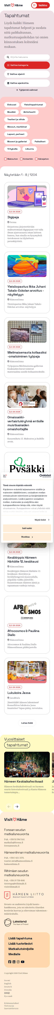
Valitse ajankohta (19, 83)
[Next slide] (17, 806)
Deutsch (8, 986)
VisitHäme (13, 5)
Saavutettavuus (11, 1008)
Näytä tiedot (40, 520)
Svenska (8, 990)
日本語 (7, 993)
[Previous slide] (9, 806)
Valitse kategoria (19, 65)
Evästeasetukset (11, 1003)
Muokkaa (25, 537)
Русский (8, 996)
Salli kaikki (27, 528)
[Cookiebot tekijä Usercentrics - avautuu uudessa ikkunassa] (39, 476)
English (7, 983)
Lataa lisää (27, 723)
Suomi (7, 980)
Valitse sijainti (17, 74)
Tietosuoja (9, 1005)
